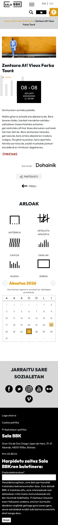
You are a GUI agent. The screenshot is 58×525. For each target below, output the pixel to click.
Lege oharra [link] (9, 415)
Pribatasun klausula (41, 497)
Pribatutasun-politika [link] (14, 429)
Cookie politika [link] (10, 422)
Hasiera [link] (8, 21)
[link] (54, 12)
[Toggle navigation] (31, 4)
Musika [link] (30, 21)
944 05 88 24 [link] (9, 453)
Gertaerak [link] (19, 21)
